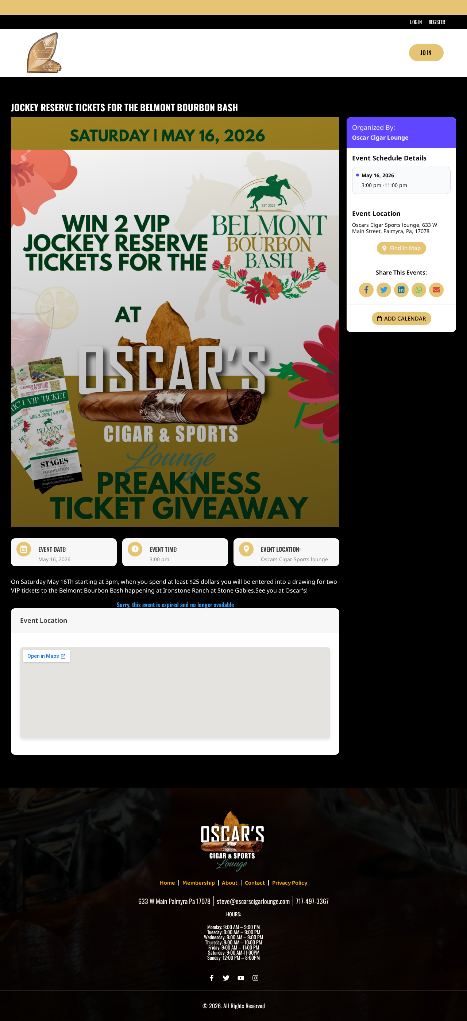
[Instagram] (255, 978)
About (290, 52)
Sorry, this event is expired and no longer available (175, 604)
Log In (415, 22)
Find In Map (405, 248)
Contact (255, 883)
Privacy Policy (289, 883)
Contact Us (383, 52)
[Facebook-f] (211, 978)
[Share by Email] (436, 290)
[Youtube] (240, 978)
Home (255, 52)
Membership (334, 52)
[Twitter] (226, 978)
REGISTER (437, 22)
